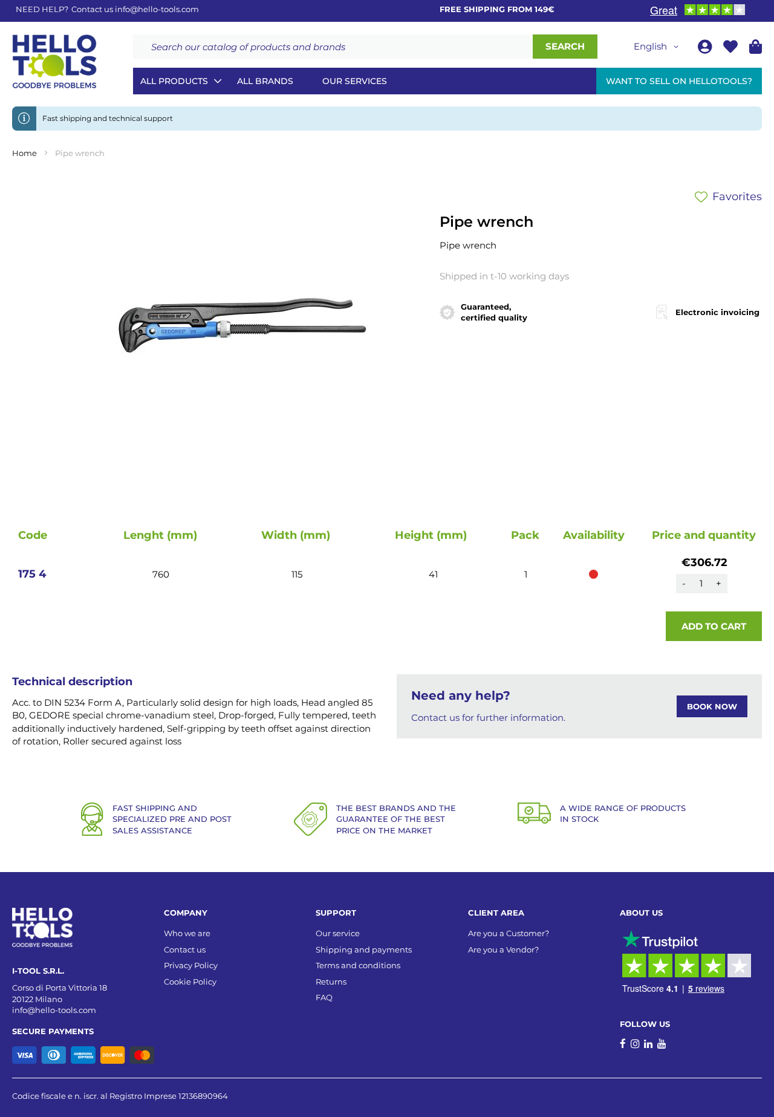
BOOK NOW (712, 706)
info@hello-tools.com (157, 9)
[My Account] (706, 48)
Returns (331, 981)
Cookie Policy (190, 981)
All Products (174, 81)
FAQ (324, 997)
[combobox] (333, 46)
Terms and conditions (358, 965)
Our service (338, 933)
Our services (354, 81)
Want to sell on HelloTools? (679, 81)
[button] (658, 46)
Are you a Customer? (508, 933)
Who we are (187, 933)
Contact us (185, 949)
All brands (265, 81)
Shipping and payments (364, 949)
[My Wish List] (731, 48)
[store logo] (54, 61)
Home (24, 153)
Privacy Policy (191, 965)
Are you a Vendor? (503, 949)
